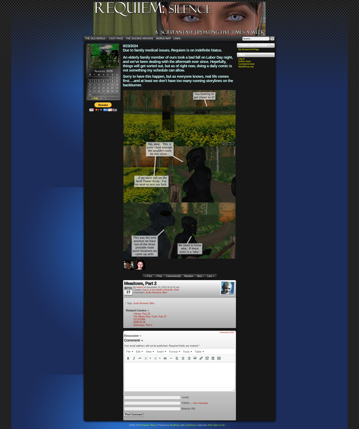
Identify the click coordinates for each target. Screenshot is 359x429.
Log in (241, 58)
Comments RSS (227, 332)
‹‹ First (148, 276)
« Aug (94, 98)
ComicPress (190, 425)
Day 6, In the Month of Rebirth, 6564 (161, 290)
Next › (200, 276)
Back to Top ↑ (220, 425)
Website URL (188, 408)
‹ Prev (159, 276)
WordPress (175, 425)
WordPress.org (246, 66)
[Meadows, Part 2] (179, 257)
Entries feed (244, 61)
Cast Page (116, 38)
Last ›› (210, 276)
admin (139, 287)
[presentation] (129, 351)
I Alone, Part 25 (141, 313)
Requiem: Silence (185, 20)
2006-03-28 (139, 322)
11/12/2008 (139, 319)
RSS (210, 425)
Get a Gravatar (200, 403)
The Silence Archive (139, 38)
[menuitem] (129, 351)
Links (177, 38)
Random (188, 276)
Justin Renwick (153, 292)
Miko (164, 292)
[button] (128, 358)
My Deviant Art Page (248, 49)
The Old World (96, 38)
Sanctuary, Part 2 (142, 325)
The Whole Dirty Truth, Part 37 (149, 316)
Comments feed (246, 64)
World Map (163, 38)
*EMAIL (194, 403)
